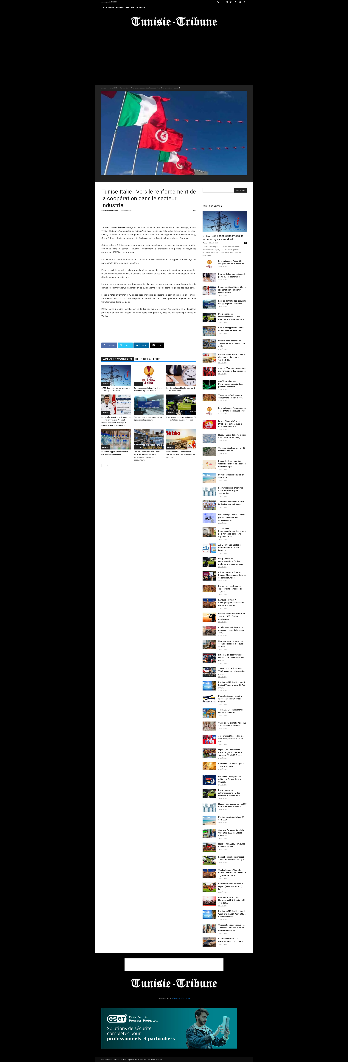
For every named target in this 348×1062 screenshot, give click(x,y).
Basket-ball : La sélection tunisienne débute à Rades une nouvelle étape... (232, 464)
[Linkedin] (231, 2)
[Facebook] (222, 2)
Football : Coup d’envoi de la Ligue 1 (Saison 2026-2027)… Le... (231, 886)
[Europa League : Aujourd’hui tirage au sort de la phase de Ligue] (149, 375)
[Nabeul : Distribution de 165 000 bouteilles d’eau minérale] (209, 807)
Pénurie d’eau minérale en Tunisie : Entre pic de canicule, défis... (231, 343)
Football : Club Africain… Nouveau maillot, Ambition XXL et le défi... (231, 900)
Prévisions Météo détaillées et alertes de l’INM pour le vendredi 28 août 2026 (180, 454)
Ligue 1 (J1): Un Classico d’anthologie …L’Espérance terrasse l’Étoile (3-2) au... (230, 752)
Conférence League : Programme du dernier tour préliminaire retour (230, 384)
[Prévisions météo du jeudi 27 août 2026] (209, 478)
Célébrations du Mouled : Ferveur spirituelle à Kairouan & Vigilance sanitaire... (232, 873)
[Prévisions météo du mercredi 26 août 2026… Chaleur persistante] (209, 617)
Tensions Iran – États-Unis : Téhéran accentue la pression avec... (231, 671)
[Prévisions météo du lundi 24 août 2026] (209, 820)
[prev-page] (103, 465)
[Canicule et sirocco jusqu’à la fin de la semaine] (209, 766)
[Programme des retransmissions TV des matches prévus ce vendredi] (181, 405)
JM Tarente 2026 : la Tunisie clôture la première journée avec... (230, 738)
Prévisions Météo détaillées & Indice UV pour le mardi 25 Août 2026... (232, 685)
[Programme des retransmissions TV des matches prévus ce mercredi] (209, 562)
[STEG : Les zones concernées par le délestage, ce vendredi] (116, 375)
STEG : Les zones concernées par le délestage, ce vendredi (223, 237)
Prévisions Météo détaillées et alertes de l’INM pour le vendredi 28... (232, 357)
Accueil (104, 88)
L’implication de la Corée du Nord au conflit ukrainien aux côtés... (231, 657)
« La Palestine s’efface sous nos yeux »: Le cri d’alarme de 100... (231, 630)
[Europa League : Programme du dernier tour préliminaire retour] (209, 411)
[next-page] (107, 465)
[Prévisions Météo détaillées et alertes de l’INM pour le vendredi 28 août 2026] (181, 439)
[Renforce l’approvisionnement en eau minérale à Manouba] (116, 439)
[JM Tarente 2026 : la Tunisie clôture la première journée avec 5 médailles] (209, 739)
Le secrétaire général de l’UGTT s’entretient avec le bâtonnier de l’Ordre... (230, 424)
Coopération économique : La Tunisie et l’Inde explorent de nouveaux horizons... (231, 927)
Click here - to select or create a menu (124, 7)
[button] (218, 2)
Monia (205, 243)
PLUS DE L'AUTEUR (147, 359)
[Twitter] (240, 2)
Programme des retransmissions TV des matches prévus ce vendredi (231, 316)
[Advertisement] (149, 219)
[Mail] (236, 2)
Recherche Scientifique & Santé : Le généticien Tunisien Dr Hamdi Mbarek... (232, 290)
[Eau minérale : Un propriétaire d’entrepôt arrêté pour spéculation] (209, 491)
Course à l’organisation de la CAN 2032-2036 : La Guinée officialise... (231, 833)
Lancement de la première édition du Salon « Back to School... (229, 779)
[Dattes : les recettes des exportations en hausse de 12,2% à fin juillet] (209, 588)
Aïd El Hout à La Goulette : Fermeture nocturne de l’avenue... (230, 547)
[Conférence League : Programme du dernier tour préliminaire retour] (209, 384)
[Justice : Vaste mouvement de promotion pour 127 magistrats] (209, 371)
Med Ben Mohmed (111, 211)
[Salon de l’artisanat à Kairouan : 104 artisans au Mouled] (209, 726)
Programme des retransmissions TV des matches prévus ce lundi (229, 793)
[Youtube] (245, 2)
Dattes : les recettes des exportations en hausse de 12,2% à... (230, 589)
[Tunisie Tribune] (174, 22)
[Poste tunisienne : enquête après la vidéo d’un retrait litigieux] (209, 699)
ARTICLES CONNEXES (117, 359)
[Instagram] (227, 2)
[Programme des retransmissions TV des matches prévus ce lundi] (209, 793)
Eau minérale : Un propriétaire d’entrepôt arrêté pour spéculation (231, 490)
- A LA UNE (113, 88)
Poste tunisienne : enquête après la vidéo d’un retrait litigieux (230, 699)
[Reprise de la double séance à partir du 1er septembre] (181, 375)
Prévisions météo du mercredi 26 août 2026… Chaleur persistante (231, 616)
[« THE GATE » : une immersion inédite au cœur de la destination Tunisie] (209, 713)
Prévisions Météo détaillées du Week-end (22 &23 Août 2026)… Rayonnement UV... (232, 914)
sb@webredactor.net (181, 998)
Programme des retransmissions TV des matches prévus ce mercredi (231, 561)
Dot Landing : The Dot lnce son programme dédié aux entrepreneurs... (232, 517)
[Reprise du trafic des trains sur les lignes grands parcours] (149, 405)
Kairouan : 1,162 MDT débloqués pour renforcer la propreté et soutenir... (231, 602)
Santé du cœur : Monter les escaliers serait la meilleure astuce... (230, 644)
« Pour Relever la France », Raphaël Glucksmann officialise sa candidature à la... (232, 575)
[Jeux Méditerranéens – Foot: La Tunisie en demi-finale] (209, 505)
